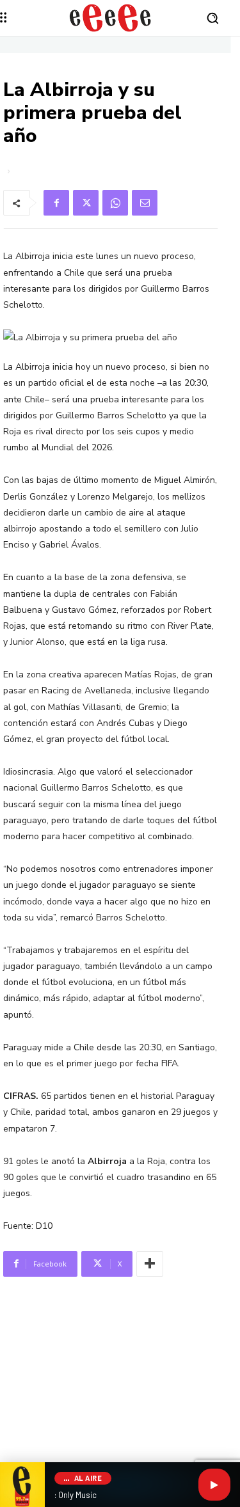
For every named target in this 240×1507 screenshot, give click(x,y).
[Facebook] (56, 203)
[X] (86, 203)
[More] (149, 1264)
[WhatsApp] (115, 203)
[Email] (144, 203)
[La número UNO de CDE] (110, 18)
